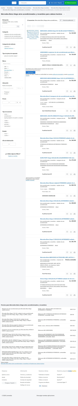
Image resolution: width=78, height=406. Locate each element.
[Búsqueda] (20, 3)
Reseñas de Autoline (25, 382)
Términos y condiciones (26, 374)
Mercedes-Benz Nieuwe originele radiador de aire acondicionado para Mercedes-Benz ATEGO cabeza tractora (17, 325)
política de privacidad (58, 74)
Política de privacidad (25, 377)
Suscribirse (30, 72)
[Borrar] (22, 24)
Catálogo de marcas (25, 385)
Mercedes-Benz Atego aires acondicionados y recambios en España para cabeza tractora (22, 363)
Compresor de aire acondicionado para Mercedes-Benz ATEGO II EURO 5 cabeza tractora (18, 330)
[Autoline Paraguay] (5, 2)
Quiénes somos (5, 374)
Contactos (4, 379)
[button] (70, 47)
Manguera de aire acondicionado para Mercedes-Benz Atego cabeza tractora (16, 309)
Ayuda (3, 377)
